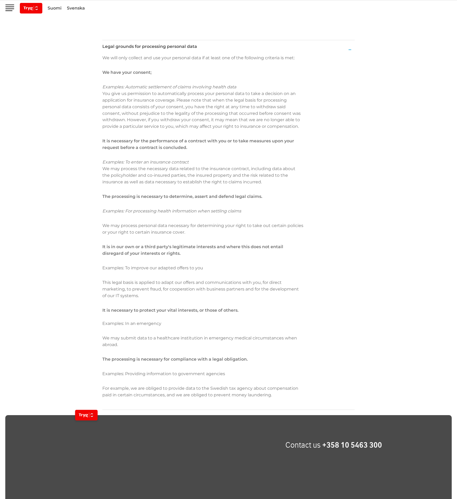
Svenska (76, 8)
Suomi (55, 8)
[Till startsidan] (86, 415)
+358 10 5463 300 (352, 445)
